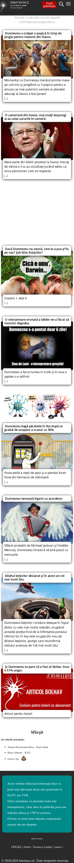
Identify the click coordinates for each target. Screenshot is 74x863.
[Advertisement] (37, 215)
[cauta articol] (61, 4)
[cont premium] (37, 407)
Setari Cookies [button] (37, 839)
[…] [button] (6, 98)
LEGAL (37, 847)
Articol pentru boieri (18, 714)
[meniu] (68, 3)
